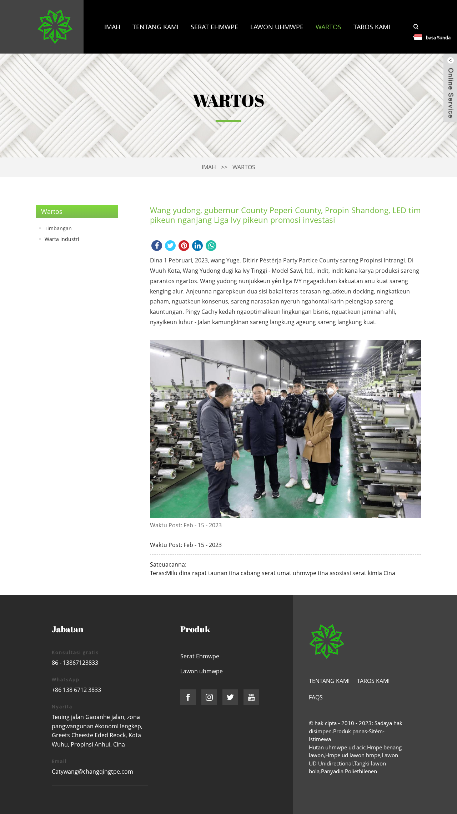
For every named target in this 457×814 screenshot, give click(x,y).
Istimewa (320, 739)
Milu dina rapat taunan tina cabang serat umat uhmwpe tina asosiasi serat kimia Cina (280, 573)
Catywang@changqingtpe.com (92, 771)
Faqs (316, 697)
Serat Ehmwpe (214, 26)
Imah (112, 26)
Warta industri (62, 239)
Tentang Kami (155, 26)
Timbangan (58, 228)
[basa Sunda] (414, 37)
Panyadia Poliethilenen (349, 771)
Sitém (376, 731)
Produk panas (350, 731)
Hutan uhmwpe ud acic (337, 747)
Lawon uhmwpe (276, 26)
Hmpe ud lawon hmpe (352, 755)
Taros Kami (371, 26)
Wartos (328, 26)
